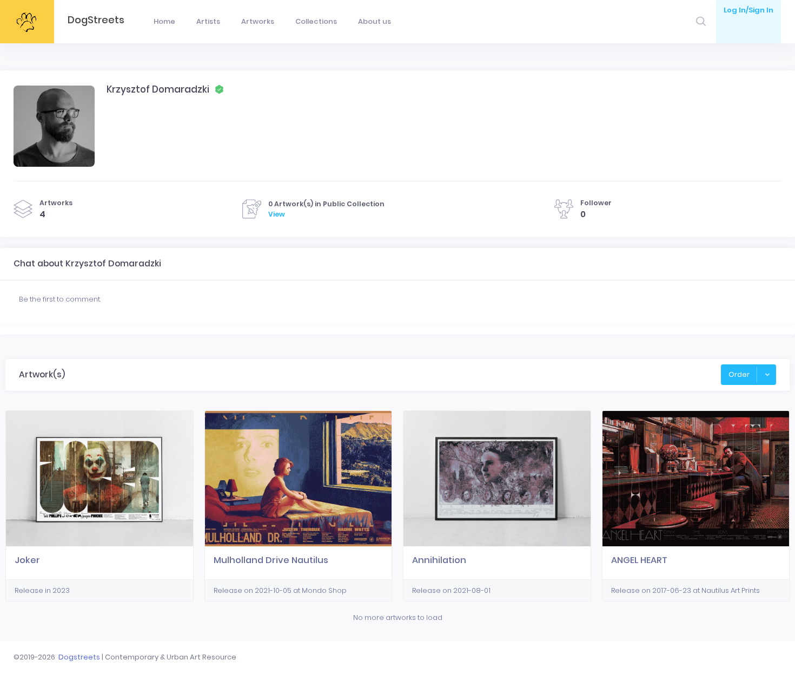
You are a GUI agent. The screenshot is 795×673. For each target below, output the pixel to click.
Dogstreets (79, 657)
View (276, 214)
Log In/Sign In (748, 10)
